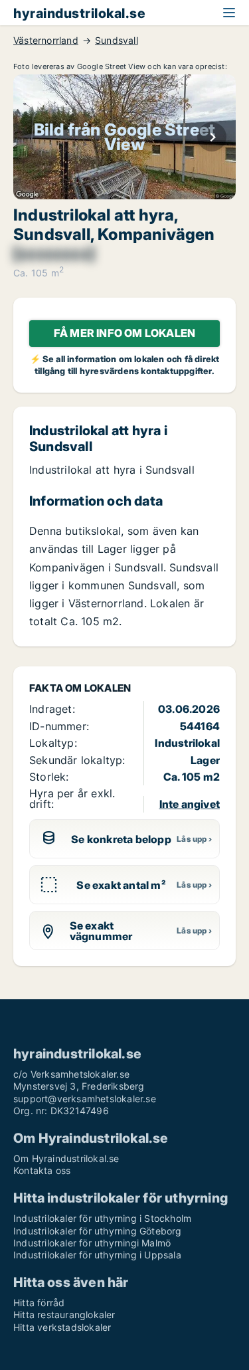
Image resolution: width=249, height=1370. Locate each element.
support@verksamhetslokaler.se (84, 1098)
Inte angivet (189, 804)
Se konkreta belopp (121, 839)
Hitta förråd (38, 1302)
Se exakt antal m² (120, 885)
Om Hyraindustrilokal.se (66, 1158)
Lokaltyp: (53, 742)
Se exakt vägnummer (101, 931)
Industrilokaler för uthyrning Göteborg (97, 1230)
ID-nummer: (59, 726)
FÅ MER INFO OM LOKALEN (124, 333)
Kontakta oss (41, 1170)
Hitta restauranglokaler (64, 1314)
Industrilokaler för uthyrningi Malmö (92, 1242)
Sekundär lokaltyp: (77, 760)
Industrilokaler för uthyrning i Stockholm (102, 1218)
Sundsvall (116, 40)
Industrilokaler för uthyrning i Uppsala (97, 1254)
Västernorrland (45, 40)
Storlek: (49, 776)
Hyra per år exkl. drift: (72, 798)
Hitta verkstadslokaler (62, 1327)
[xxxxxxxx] (53, 254)
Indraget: (52, 709)
